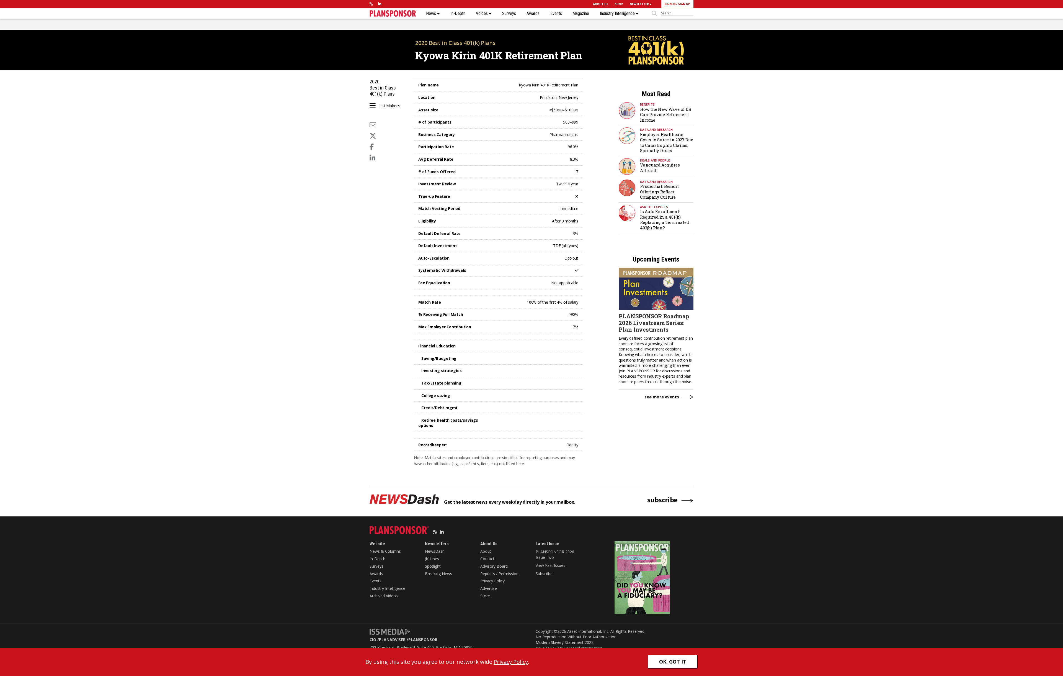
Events (556, 13)
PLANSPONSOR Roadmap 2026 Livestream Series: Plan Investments (654, 323)
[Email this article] (373, 124)
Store (485, 595)
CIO (373, 639)
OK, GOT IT (672, 661)
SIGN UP (684, 4)
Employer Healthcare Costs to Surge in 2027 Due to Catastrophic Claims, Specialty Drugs (666, 142)
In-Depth (457, 13)
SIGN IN (670, 4)
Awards (533, 13)
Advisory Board (494, 566)
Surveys (509, 13)
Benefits (647, 104)
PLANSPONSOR (422, 639)
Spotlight (433, 566)
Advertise (488, 588)
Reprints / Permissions (500, 573)
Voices (482, 13)
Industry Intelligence (618, 13)
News (431, 13)
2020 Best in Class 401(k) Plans (455, 43)
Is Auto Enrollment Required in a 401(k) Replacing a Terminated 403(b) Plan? (664, 220)
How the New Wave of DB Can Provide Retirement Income (665, 114)
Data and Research (656, 129)
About (485, 551)
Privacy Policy (492, 580)
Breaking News (438, 573)
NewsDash (435, 551)
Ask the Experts (654, 207)
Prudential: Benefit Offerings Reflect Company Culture (659, 191)
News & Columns (385, 551)
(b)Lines (432, 558)
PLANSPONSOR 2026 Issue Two (555, 554)
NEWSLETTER (640, 4)
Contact (487, 558)
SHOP (619, 4)
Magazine (580, 13)
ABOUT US (600, 4)
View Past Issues (550, 565)
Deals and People (655, 160)
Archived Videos (384, 595)
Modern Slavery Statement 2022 (565, 642)
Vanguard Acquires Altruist (660, 167)
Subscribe (544, 573)
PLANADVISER (392, 639)
